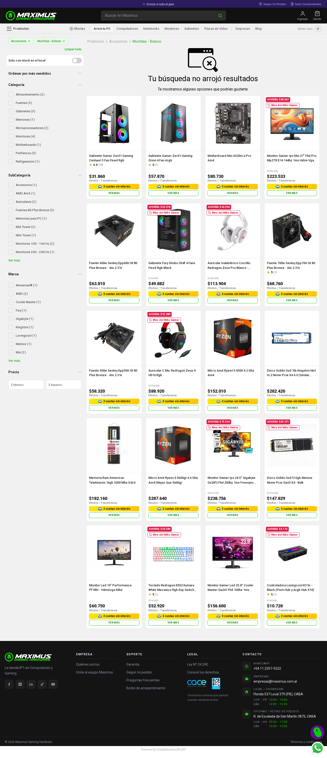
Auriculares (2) (26, 202)
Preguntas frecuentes (143, 680)
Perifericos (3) (26, 153)
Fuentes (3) (24, 103)
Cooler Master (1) (28, 302)
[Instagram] (20, 684)
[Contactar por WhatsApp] (317, 748)
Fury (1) (21, 310)
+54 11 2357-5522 (267, 668)
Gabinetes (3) (25, 111)
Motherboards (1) (28, 145)
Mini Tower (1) (26, 235)
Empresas (243, 28)
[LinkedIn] (31, 684)
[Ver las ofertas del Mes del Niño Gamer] (317, 732)
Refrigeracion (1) (27, 161)
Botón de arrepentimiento (145, 688)
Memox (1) (23, 344)
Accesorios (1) (26, 185)
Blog (258, 28)
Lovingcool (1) (26, 335)
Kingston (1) (25, 327)
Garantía (132, 664)
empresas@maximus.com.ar (275, 681)
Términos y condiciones (306, 742)
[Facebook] (9, 684)
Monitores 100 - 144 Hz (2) (35, 243)
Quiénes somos (88, 664)
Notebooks (151, 28)
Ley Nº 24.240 (197, 664)
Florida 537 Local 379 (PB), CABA (278, 694)
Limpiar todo (73, 49)
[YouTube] (53, 684)
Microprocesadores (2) (32, 128)
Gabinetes (191, 28)
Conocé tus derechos (203, 672)
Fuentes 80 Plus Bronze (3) (35, 210)
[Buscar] (220, 15)
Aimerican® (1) (26, 285)
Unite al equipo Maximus (94, 672)
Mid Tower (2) (25, 227)
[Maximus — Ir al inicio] (31, 15)
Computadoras (127, 28)
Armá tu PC (102, 28)
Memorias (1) (25, 119)
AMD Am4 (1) (25, 193)
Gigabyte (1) (25, 319)
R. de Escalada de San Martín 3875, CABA (285, 716)
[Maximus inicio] (36, 657)
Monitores (171, 28)
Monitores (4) (25, 136)
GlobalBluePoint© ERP (163, 749)
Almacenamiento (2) (30, 94)
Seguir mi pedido (139, 672)
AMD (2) (22, 293)
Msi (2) (21, 352)
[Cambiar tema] (318, 28)
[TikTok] (42, 684)
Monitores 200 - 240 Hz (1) (35, 252)
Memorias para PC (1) (31, 218)
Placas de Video (216, 28)
